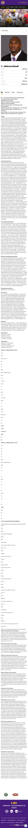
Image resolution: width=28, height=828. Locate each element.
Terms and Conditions (21, 820)
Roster (7, 7)
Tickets (16, 7)
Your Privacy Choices (10, 822)
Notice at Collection (19, 822)
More (24, 7)
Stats (20, 7)
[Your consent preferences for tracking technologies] (25, 826)
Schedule (12, 7)
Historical (20, 92)
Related (7, 92)
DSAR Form (3, 822)
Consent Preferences (11, 820)
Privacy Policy (3, 820)
